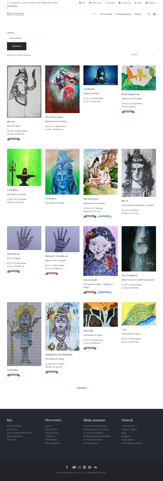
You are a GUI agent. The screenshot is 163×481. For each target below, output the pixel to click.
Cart (83, 3)
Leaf (124, 329)
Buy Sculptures (14, 436)
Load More (81, 388)
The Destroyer (91, 199)
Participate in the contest (96, 429)
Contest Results (123, 14)
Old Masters (51, 440)
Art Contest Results (93, 433)
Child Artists (51, 429)
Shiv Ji (125, 200)
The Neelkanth (129, 275)
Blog (124, 433)
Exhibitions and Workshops (97, 436)
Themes (11, 440)
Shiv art (11, 121)
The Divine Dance (54, 117)
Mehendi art (13, 254)
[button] (149, 14)
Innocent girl (90, 279)
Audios (125, 429)
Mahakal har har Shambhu (58, 354)
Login (139, 3)
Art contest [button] (106, 14)
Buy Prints (12, 429)
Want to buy (96, 3)
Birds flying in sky (131, 94)
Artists (48, 426)
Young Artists (52, 433)
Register (152, 3)
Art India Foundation (132, 443)
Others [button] (137, 14)
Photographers (52, 443)
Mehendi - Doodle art (56, 256)
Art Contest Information (95, 426)
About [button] (95, 14)
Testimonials (128, 426)
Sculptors (50, 436)
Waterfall (88, 330)
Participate (12, 6)
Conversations (90, 443)
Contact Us (126, 3)
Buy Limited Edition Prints (20, 433)
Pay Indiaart (128, 440)
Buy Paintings (14, 426)
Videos (133, 429)
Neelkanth (88, 89)
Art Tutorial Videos (92, 440)
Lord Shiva (12, 190)
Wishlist (111, 3)
